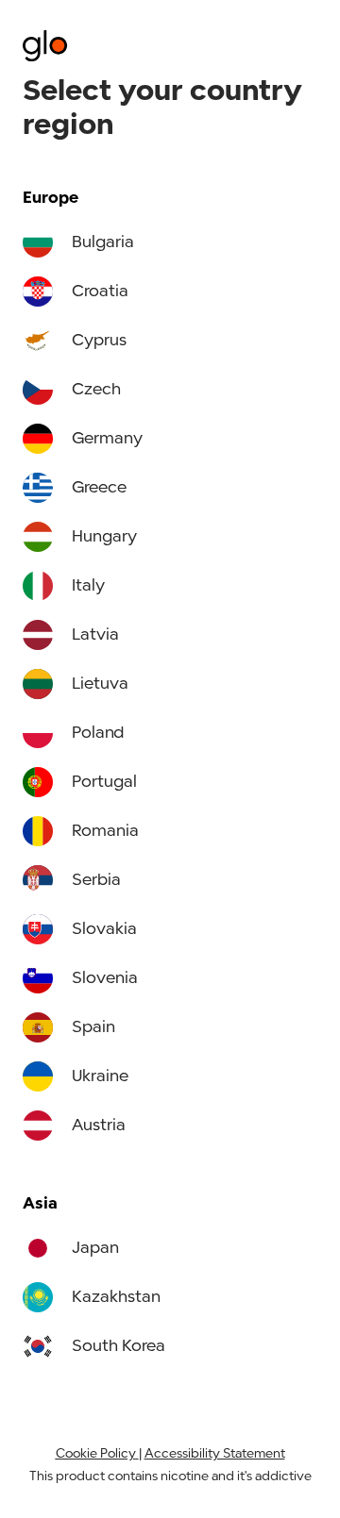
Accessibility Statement (214, 1454)
